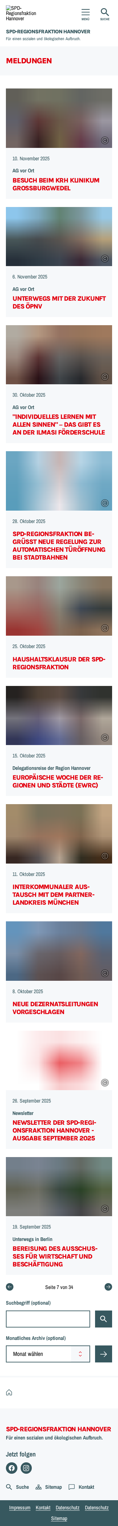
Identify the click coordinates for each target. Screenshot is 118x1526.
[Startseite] (10, 1392)
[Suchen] (103, 1319)
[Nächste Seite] (108, 1287)
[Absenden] (103, 1353)
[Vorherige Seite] (9, 1287)
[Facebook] (11, 1468)
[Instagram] (26, 1468)
